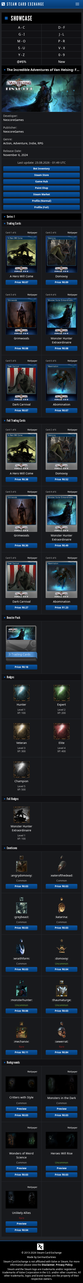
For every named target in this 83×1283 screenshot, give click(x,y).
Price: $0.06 (21, 1011)
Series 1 (11, 216)
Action (7, 143)
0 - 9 (61, 55)
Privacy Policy (64, 1264)
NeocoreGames (13, 120)
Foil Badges (13, 799)
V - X (61, 48)
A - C (21, 27)
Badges (10, 677)
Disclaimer (48, 1264)
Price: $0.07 (21, 282)
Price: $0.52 (61, 479)
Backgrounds (13, 1062)
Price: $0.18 (21, 667)
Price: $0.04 (61, 969)
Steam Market (41, 194)
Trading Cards (14, 223)
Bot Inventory (41, 168)
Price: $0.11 (21, 1052)
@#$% (21, 61)
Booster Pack (13, 618)
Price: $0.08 (21, 348)
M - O (21, 41)
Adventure (20, 143)
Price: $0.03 (21, 886)
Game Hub (41, 181)
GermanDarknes (46, 1257)
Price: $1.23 (61, 607)
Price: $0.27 (21, 607)
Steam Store (41, 175)
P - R (61, 41)
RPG (40, 143)
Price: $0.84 (61, 1052)
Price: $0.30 (21, 545)
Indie (32, 143)
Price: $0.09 (61, 282)
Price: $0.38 (21, 479)
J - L (61, 34)
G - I (22, 34)
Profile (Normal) (41, 201)
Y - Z (21, 55)
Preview (21, 1108)
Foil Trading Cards (16, 420)
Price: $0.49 (61, 545)
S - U (21, 48)
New (61, 61)
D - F (61, 27)
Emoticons (12, 848)
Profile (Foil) (41, 207)
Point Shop (41, 188)
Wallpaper (32, 232)
